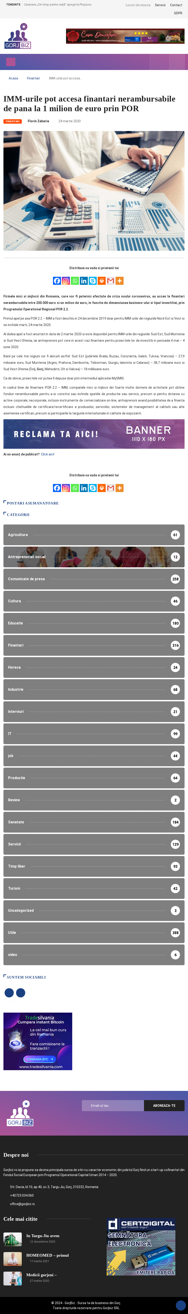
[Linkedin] (84, 278)
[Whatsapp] (75, 278)
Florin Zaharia (38, 121)
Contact (176, 5)
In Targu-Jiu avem (42, 1235)
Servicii (160, 5)
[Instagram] (66, 278)
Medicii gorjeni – (41, 1275)
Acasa (13, 78)
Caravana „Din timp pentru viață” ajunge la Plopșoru (57, 4)
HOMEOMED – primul (47, 1255)
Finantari (33, 78)
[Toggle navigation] (10, 62)
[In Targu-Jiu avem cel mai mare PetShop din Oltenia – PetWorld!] (12, 1239)
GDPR (178, 13)
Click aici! (48, 454)
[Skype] (93, 278)
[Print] (102, 278)
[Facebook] (57, 278)
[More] (120, 278)
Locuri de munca (138, 5)
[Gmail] (111, 278)
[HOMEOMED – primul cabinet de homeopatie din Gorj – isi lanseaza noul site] (12, 1259)
